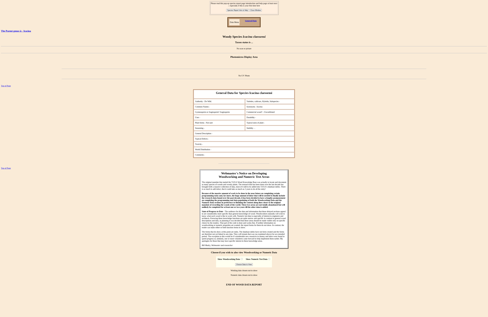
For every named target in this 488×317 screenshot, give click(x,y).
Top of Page (6, 86)
